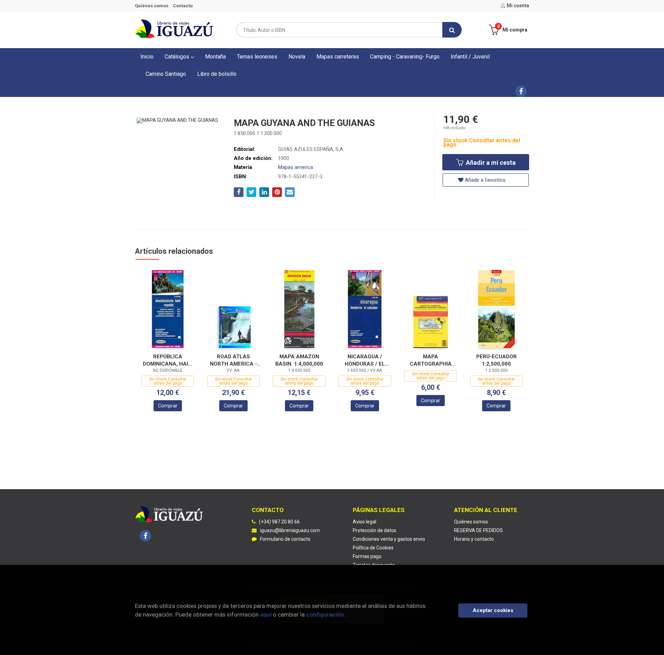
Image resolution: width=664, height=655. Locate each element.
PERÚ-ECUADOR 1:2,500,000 (496, 360)
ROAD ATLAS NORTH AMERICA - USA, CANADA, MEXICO (233, 360)
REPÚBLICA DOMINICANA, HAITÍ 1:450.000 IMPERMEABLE (168, 360)
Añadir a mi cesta (490, 162)
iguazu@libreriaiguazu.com (290, 530)
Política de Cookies (373, 547)
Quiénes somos (151, 5)
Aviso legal (364, 521)
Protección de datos (374, 530)
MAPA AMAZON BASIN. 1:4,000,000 (299, 360)
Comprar (167, 406)
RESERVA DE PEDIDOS (478, 530)
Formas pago (367, 556)
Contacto (183, 5)
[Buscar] (452, 30)
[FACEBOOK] (521, 91)
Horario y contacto (474, 539)
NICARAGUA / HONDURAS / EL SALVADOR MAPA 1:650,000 (365, 360)
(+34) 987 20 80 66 (279, 521)
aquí (265, 614)
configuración (325, 614)
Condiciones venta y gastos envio (389, 539)
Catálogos (178, 56)
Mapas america (295, 167)
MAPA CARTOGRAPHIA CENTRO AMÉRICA (430, 360)
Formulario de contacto (285, 539)
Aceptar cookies (493, 610)
